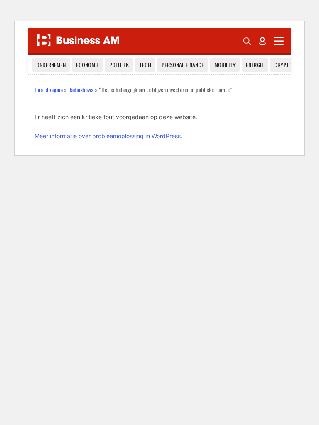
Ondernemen (51, 64)
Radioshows (80, 89)
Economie (87, 64)
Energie (255, 64)
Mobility (225, 64)
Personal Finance (183, 64)
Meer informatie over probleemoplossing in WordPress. (108, 135)
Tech (145, 64)
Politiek (119, 64)
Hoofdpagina (48, 89)
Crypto (283, 64)
